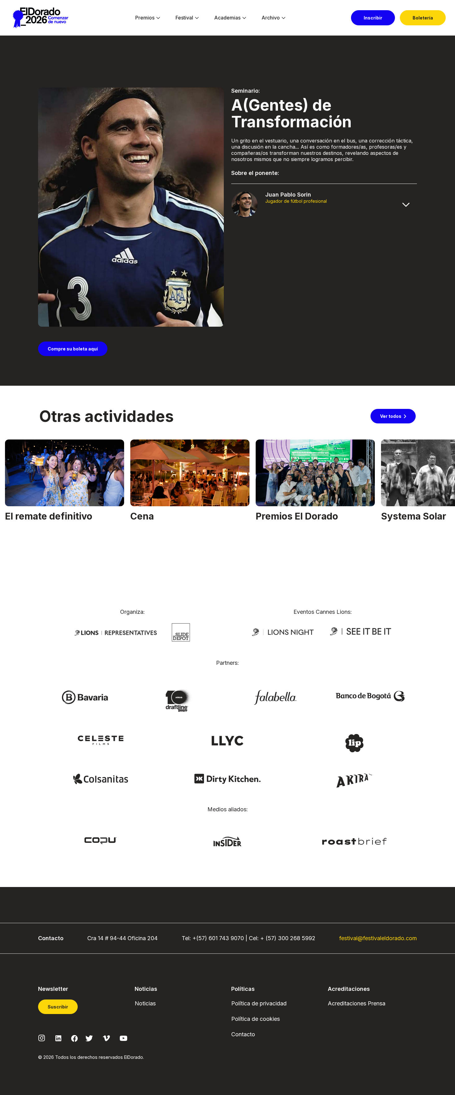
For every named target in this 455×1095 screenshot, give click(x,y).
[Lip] (354, 743)
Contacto (243, 1034)
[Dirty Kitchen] (227, 778)
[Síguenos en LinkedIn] (58, 1037)
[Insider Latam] (227, 841)
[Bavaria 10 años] (180, 701)
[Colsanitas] (100, 778)
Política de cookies (255, 1019)
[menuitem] (144, 18)
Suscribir (58, 1006)
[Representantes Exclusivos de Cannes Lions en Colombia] (116, 632)
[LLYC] (227, 740)
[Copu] (100, 840)
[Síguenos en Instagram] (42, 1037)
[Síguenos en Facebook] (74, 1038)
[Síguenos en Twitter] (89, 1037)
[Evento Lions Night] (283, 632)
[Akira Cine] (354, 780)
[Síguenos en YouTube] (123, 1037)
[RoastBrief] (354, 841)
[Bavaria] (84, 697)
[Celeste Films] (100, 740)
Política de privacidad (259, 1003)
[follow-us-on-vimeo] (106, 1037)
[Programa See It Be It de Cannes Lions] (361, 632)
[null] (181, 632)
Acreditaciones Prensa (356, 1003)
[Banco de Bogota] (370, 696)
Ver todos (390, 416)
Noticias (145, 1003)
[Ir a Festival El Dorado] (40, 18)
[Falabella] (275, 697)
